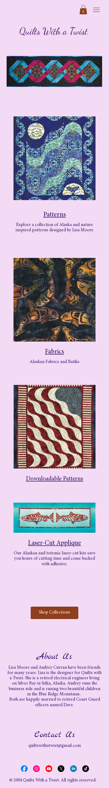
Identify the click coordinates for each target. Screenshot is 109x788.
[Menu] (96, 10)
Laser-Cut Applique (54, 543)
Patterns (54, 215)
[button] (83, 9)
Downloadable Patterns (54, 479)
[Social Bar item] (24, 768)
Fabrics (54, 352)
